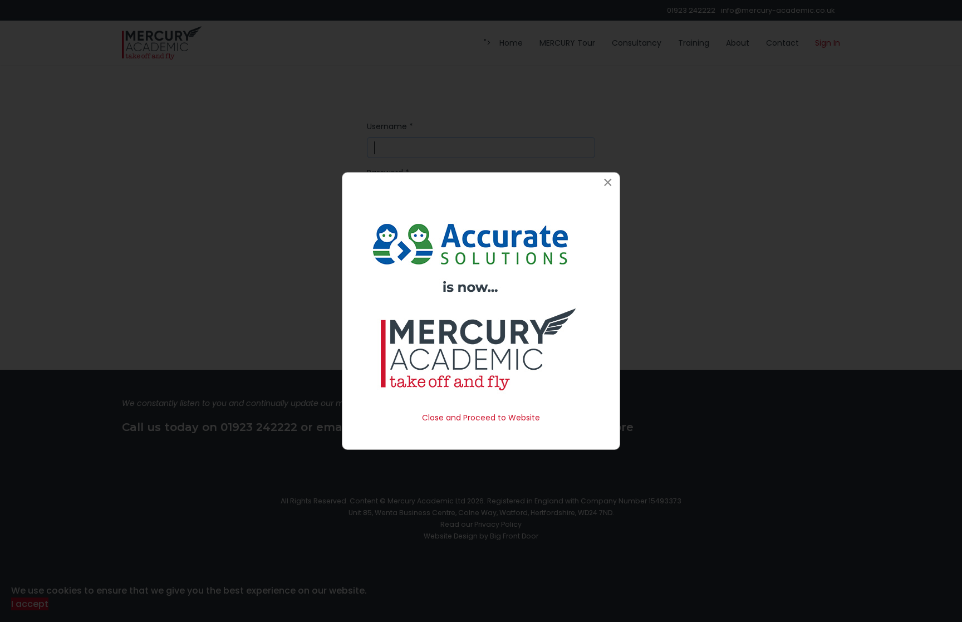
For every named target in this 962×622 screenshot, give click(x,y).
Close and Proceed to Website (481, 417)
